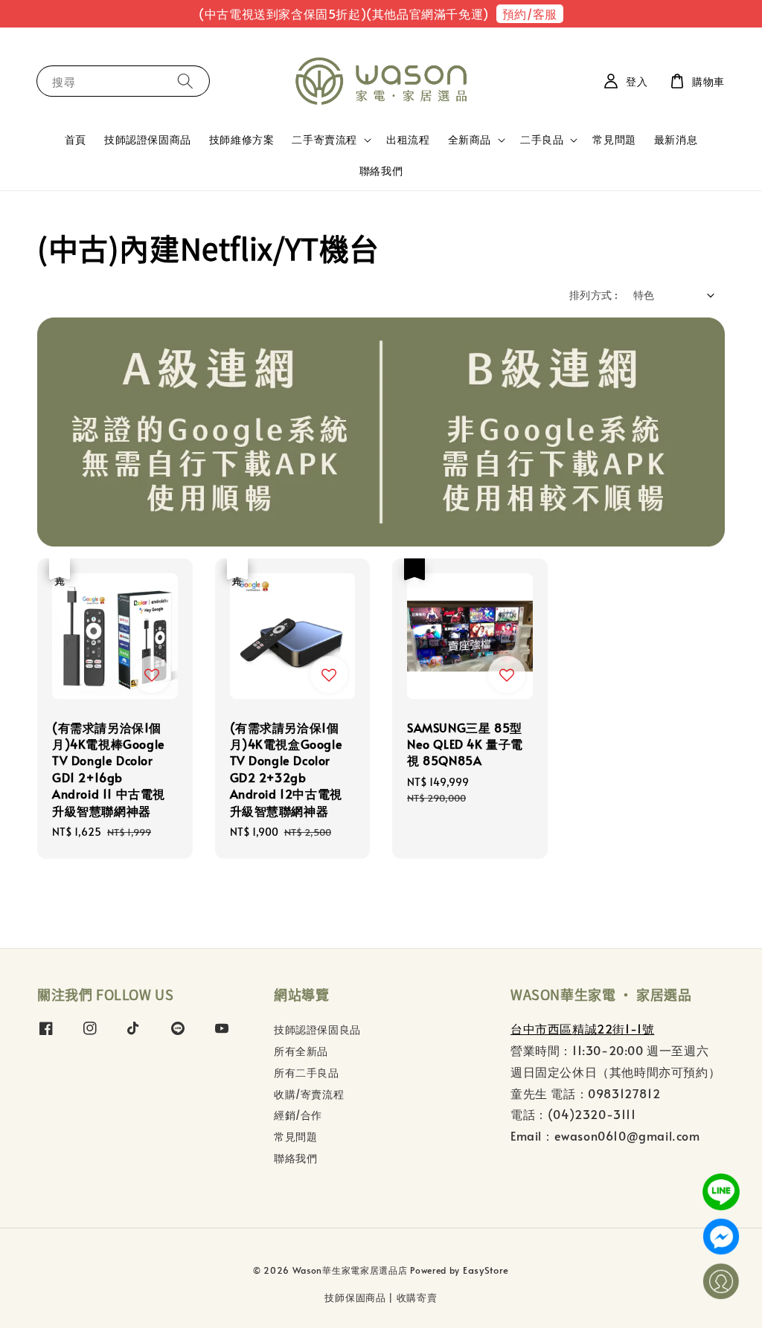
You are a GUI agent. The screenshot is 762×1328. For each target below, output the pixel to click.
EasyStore (486, 1270)
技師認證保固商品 (147, 139)
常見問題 (613, 139)
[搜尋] (185, 80)
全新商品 (469, 139)
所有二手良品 (306, 1073)
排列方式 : (593, 295)
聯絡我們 (381, 171)
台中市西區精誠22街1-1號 (582, 1028)
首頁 (75, 139)
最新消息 (675, 139)
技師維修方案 (242, 139)
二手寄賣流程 (324, 139)
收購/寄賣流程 (309, 1094)
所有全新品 (301, 1051)
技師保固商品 (354, 1297)
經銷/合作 (298, 1115)
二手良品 (541, 139)
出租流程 (407, 139)
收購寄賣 (417, 1297)
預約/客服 (529, 13)
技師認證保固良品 (317, 1030)
